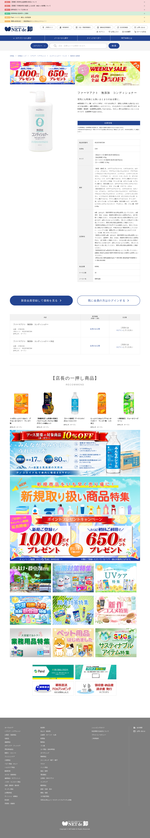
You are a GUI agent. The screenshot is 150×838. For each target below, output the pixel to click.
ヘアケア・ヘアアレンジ (38, 56)
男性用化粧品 (9, 749)
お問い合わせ (141, 27)
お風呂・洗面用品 (10, 735)
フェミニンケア (10, 756)
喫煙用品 (43, 756)
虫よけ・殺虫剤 (46, 731)
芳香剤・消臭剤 (10, 803)
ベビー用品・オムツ (11, 764)
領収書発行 (65, 27)
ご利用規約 (95, 738)
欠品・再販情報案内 (84, 27)
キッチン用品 (9, 789)
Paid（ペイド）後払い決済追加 (21, 17)
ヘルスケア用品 (10, 767)
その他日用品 (45, 796)
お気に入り (115, 32)
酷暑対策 (7, 771)
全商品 (12, 56)
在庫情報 (108, 123)
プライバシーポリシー (99, 735)
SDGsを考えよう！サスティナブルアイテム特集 (56, 800)
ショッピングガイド (98, 727)
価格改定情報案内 (105, 27)
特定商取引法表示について (100, 731)
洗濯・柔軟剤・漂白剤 (12, 785)
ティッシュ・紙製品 (11, 796)
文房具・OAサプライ (47, 778)
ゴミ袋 (43, 746)
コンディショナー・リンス (58, 56)
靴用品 (43, 742)
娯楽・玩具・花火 (46, 789)
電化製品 (43, 774)
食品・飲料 (44, 771)
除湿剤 (43, 727)
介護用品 (7, 760)
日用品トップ (22, 56)
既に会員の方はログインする (106, 300)
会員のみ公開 (95, 329)
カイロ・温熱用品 (10, 774)
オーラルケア (9, 727)
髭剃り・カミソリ (10, 753)
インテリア (44, 782)
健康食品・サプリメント (12, 778)
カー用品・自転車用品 (48, 749)
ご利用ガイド (49, 27)
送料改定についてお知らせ (19, 9)
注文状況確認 (124, 27)
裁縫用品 (7, 742)
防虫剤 (7, 800)
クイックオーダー (94, 38)
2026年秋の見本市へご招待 (19, 13)
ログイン (102, 32)
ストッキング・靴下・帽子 (49, 760)
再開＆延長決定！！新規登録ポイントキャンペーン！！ (29, 21)
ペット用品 (44, 767)
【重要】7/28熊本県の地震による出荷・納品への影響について (31, 6)
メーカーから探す (61, 38)
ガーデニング (45, 753)
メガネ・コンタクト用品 (12, 782)
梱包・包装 (44, 793)
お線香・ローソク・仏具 (48, 735)
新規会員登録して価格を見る (39, 300)
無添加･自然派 (75, 56)
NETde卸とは (126, 38)
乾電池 (43, 738)
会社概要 (139, 727)
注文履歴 (127, 32)
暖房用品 (43, 785)
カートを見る (141, 32)
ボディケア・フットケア (12, 746)
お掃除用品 (8, 793)
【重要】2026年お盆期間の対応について (24, 2)
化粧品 (7, 738)
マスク (43, 764)
